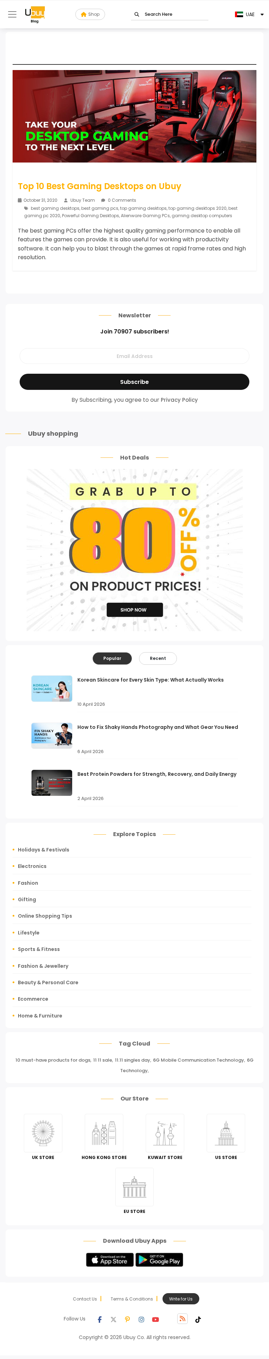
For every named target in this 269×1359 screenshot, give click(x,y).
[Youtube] (155, 1318)
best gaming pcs (99, 208)
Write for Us (181, 1299)
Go (136, 14)
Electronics (32, 866)
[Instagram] (141, 1318)
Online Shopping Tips (45, 915)
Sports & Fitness (39, 949)
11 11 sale (102, 1060)
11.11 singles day (132, 1060)
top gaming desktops (143, 208)
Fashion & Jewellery (43, 966)
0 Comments (121, 200)
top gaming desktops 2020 (197, 208)
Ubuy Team (82, 200)
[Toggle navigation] (12, 14)
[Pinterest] (127, 1318)
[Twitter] (113, 1318)
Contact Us (85, 1299)
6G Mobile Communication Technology (198, 1060)
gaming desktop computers (202, 216)
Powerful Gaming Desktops (90, 216)
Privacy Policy (179, 399)
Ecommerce (33, 998)
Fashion (28, 883)
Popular (112, 658)
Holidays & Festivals (43, 849)
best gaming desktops (55, 208)
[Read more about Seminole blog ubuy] (35, 14)
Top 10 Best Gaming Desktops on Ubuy (99, 186)
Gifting (27, 899)
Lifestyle (29, 932)
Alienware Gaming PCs (145, 216)
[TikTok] (198, 1318)
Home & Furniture (40, 1015)
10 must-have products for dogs (52, 1060)
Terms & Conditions (132, 1299)
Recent (158, 658)
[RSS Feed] (182, 1318)
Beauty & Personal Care (48, 982)
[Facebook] (99, 1318)
